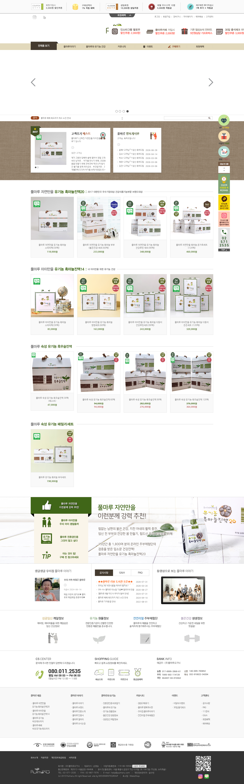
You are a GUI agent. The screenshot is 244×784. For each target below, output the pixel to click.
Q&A (122, 572)
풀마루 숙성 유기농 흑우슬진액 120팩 (192, 399)
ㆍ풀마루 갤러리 (77, 719)
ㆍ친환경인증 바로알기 (110, 703)
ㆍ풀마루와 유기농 (108, 707)
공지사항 (104, 572)
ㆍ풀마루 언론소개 (78, 711)
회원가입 (166, 17)
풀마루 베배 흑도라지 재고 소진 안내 (56, 118)
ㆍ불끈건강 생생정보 (109, 715)
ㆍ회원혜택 (205, 719)
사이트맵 (72, 758)
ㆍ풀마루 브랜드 (77, 707)
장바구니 (177, 17)
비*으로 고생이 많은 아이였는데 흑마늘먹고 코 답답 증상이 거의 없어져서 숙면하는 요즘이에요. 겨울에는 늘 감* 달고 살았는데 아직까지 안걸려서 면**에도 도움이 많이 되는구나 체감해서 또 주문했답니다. (88, 161)
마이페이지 (188, 17)
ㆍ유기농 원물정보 (108, 711)
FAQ (140, 572)
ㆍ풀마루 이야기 (77, 703)
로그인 (157, 17)
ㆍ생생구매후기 (142, 703)
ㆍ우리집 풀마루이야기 (145, 711)
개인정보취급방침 (58, 758)
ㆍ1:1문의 (205, 711)
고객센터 (209, 17)
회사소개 (34, 758)
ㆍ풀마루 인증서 (77, 715)
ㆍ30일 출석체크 (178, 707)
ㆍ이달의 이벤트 (178, 703)
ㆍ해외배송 (205, 723)
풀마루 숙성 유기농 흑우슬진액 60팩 (98, 399)
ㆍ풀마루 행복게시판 (144, 707)
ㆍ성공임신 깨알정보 (109, 719)
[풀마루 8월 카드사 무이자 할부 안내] (113, 594)
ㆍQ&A (204, 715)
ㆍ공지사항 (205, 703)
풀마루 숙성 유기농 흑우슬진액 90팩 (145, 399)
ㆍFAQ (203, 707)
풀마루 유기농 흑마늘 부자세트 (52, 477)
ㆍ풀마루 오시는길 (78, 723)
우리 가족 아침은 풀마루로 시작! (74, 580)
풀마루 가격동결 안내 (107, 602)
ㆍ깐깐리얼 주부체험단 (145, 715)
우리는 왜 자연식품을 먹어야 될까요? (113, 586)
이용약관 (44, 758)
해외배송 (199, 17)
